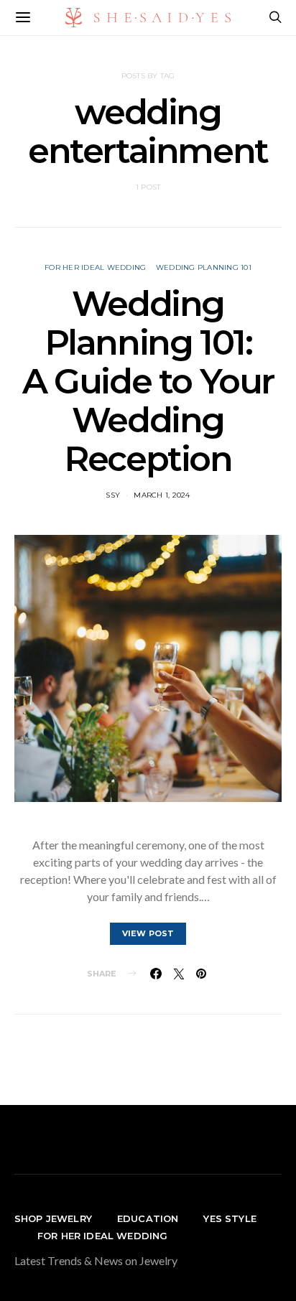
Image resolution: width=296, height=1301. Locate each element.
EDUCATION (147, 1218)
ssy (113, 495)
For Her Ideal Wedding (95, 267)
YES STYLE (229, 1218)
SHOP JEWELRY (53, 1218)
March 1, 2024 (162, 495)
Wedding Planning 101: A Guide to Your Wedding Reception (148, 381)
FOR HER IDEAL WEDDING (102, 1235)
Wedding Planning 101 (203, 267)
